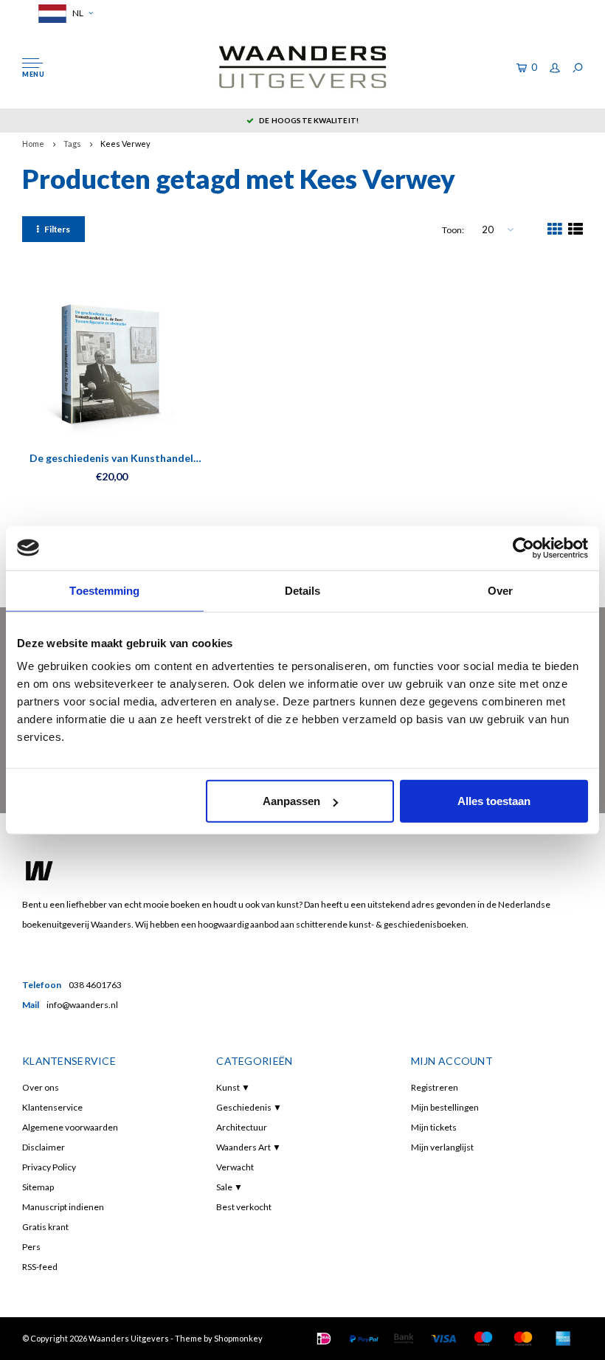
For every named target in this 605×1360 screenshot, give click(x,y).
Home (33, 143)
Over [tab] (500, 590)
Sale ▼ (229, 1186)
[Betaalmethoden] (324, 1338)
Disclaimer (43, 1147)
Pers (31, 1246)
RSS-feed (40, 1266)
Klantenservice (52, 1107)
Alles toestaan (493, 801)
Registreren (434, 1087)
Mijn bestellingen (445, 1107)
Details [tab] (303, 590)
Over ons (40, 1087)
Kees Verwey (125, 143)
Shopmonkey (238, 1338)
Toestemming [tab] (104, 590)
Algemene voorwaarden (70, 1127)
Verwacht (235, 1167)
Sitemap (38, 1186)
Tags (72, 143)
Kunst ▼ (233, 1087)
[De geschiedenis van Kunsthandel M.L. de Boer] (112, 362)
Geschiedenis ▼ (249, 1107)
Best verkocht (244, 1206)
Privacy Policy (49, 1167)
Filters (57, 229)
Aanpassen (291, 801)
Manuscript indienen (63, 1206)
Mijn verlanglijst (442, 1147)
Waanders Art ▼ (248, 1147)
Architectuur (241, 1127)
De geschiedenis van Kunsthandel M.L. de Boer (111, 459)
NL (77, 12)
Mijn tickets (434, 1127)
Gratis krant (45, 1226)
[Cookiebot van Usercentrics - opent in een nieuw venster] (523, 547)
